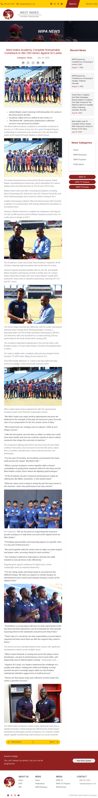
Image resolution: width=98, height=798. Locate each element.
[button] (93, 14)
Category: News (24, 58)
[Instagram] (58, 3)
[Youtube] (61, 3)
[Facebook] (51, 3)
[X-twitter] (54, 3)
